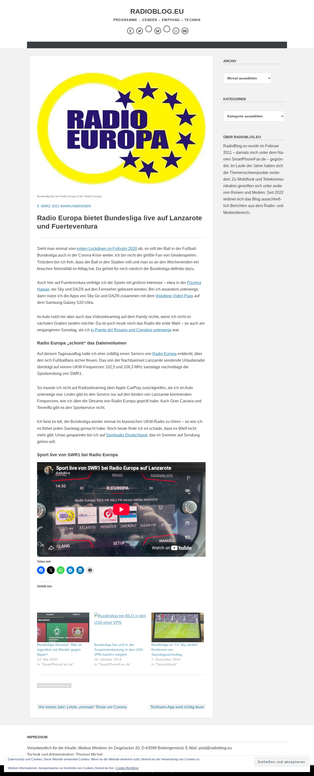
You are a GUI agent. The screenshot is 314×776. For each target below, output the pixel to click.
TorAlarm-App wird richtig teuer (177, 707)
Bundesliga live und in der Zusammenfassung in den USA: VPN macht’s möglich (119, 649)
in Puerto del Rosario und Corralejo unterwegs (131, 330)
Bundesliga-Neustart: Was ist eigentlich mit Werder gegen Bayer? (59, 649)
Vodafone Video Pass (174, 296)
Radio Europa (164, 354)
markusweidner (76, 206)
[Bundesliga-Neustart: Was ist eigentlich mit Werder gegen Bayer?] (63, 627)
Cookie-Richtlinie (127, 768)
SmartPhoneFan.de (54, 686)
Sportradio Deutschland (126, 435)
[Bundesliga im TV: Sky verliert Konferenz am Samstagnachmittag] (177, 627)
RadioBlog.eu (157, 11)
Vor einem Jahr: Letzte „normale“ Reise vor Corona (83, 707)
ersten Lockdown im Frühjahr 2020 (107, 248)
